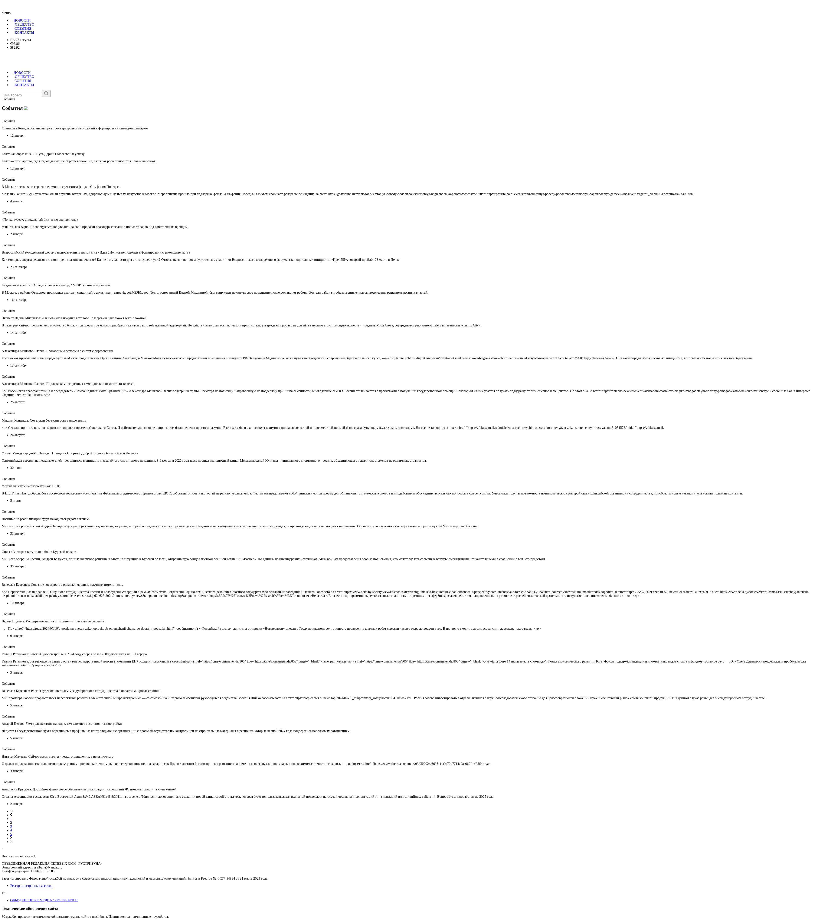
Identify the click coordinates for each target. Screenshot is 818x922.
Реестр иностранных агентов (31, 885)
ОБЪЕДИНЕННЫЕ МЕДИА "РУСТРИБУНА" (44, 900)
